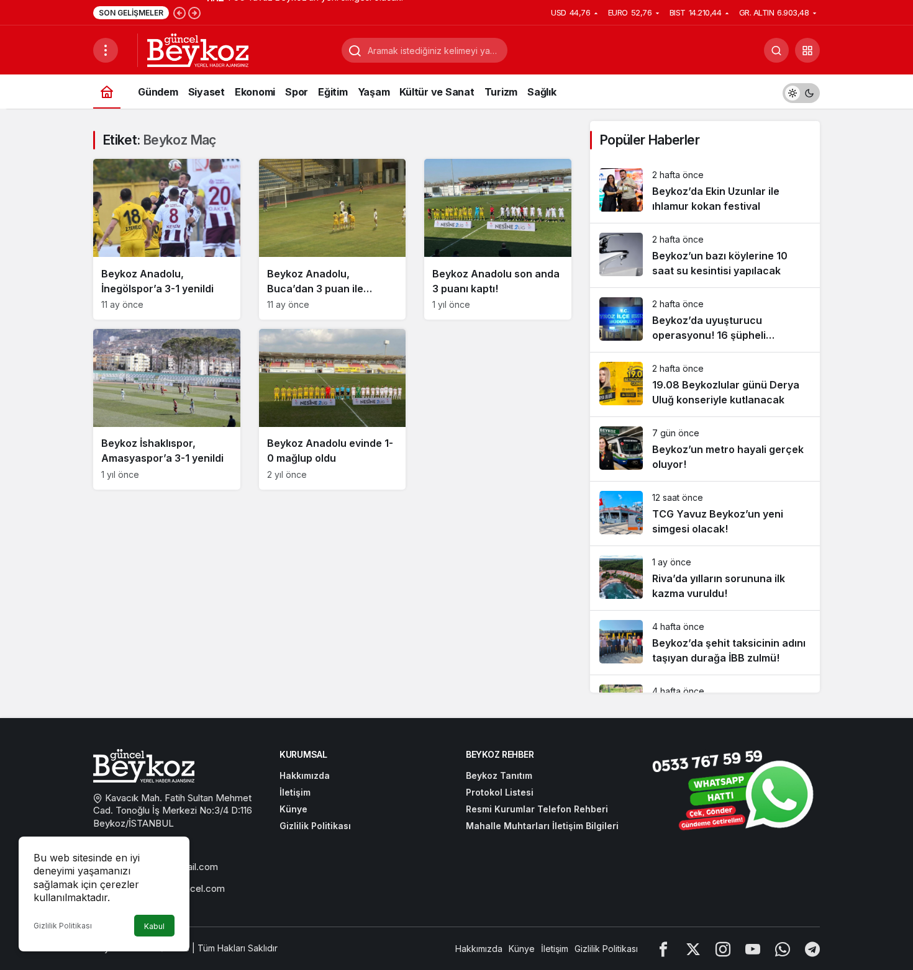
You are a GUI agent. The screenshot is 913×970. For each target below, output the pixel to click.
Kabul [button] (154, 926)
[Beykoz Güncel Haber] (197, 49)
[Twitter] (693, 949)
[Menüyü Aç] (105, 50)
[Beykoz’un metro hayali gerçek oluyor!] (705, 449)
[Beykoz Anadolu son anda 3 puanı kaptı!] (497, 239)
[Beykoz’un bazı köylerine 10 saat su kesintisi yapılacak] (705, 255)
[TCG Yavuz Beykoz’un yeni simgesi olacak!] (705, 514)
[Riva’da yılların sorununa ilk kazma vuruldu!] (705, 578)
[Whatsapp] (782, 949)
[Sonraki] (194, 12)
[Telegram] (812, 949)
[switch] (801, 91)
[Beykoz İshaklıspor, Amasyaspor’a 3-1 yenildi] (166, 409)
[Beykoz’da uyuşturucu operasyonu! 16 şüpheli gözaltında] (705, 320)
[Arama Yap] (776, 50)
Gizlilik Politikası (63, 925)
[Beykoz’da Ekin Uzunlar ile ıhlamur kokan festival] (705, 191)
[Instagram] (722, 949)
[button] (807, 50)
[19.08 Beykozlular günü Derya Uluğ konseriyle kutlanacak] (705, 384)
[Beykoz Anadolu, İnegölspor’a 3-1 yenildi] (166, 239)
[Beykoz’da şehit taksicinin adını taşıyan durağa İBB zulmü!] (705, 643)
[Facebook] (663, 949)
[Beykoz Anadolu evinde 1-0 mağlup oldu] (332, 409)
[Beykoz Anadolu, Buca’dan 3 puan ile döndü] (332, 239)
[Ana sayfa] (106, 91)
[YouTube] (752, 949)
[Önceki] (179, 12)
